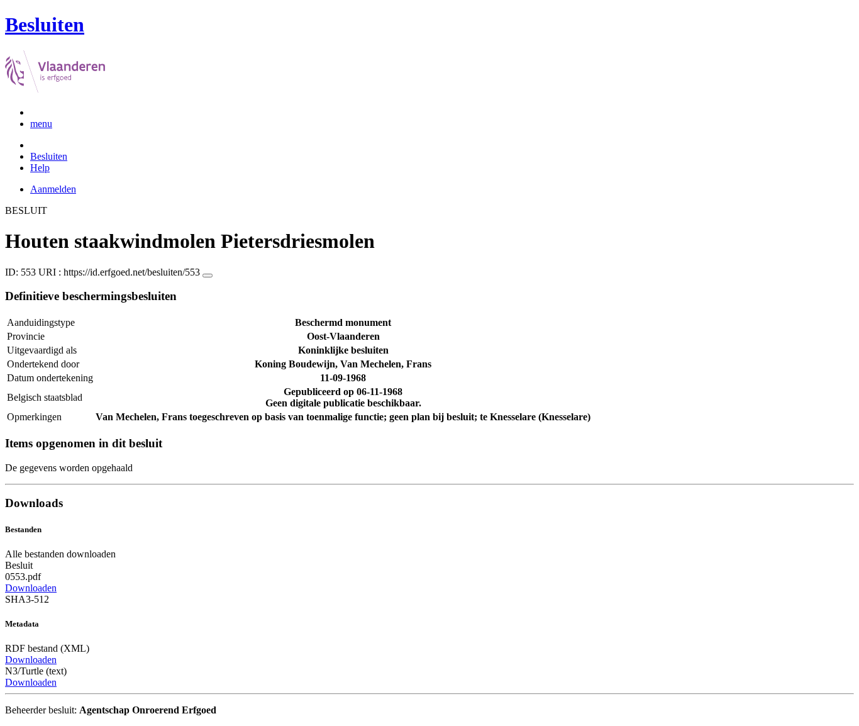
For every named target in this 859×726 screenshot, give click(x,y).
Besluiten (48, 156)
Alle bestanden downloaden (60, 554)
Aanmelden (53, 189)
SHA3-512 (27, 599)
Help (40, 167)
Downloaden (31, 588)
